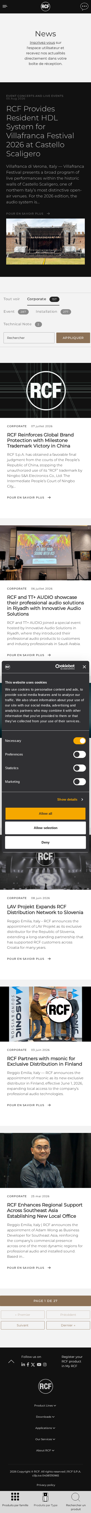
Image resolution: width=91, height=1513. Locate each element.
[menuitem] (45, 1485)
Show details (67, 799)
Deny (45, 842)
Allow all (45, 813)
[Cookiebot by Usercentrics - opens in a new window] (56, 667)
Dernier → (68, 1325)
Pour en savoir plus (24, 213)
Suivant (22, 1325)
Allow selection (45, 828)
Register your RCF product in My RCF (72, 1361)
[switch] (79, 754)
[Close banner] (84, 666)
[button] (45, 1301)
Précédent (68, 1315)
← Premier (22, 1315)
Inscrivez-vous (42, 42)
